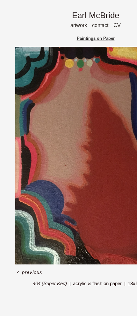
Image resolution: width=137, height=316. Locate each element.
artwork (78, 25)
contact (100, 25)
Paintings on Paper (96, 38)
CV (117, 25)
